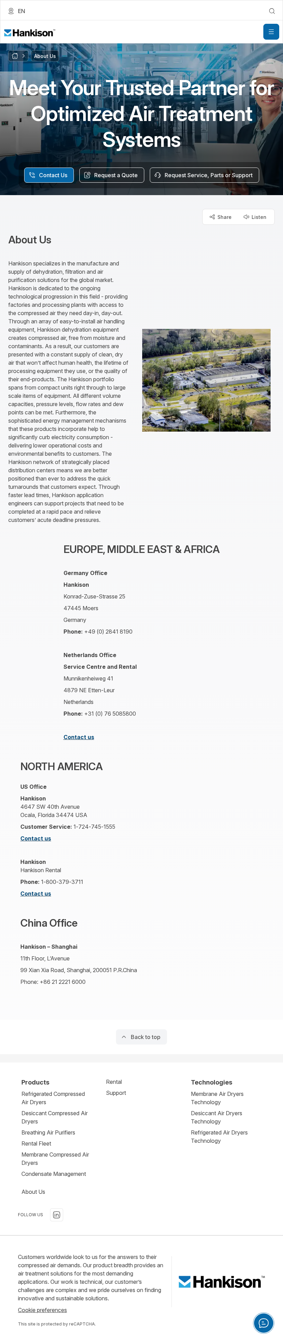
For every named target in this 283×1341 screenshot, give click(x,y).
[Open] (271, 32)
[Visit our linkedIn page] (56, 1214)
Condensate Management (53, 1173)
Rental (114, 1081)
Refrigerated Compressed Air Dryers (53, 1098)
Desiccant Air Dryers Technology (216, 1117)
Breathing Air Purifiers (48, 1132)
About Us (33, 1191)
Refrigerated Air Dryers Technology (219, 1136)
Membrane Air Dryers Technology (217, 1098)
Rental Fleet (36, 1143)
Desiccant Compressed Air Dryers (54, 1117)
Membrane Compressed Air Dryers (55, 1158)
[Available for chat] (263, 1323)
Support (116, 1092)
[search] (272, 11)
